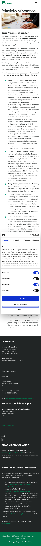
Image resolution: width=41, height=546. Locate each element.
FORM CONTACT (8, 426)
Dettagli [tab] (16, 240)
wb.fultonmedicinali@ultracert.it (17, 491)
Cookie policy (27, 542)
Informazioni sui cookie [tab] (31, 240)
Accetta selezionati (20, 304)
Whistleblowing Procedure (20, 514)
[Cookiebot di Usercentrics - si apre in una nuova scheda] (30, 235)
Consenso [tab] (5, 240)
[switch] (36, 278)
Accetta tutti (20, 299)
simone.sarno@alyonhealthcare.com (20, 398)
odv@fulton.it (7, 523)
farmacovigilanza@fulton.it (12, 453)
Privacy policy (14, 542)
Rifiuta (20, 310)
